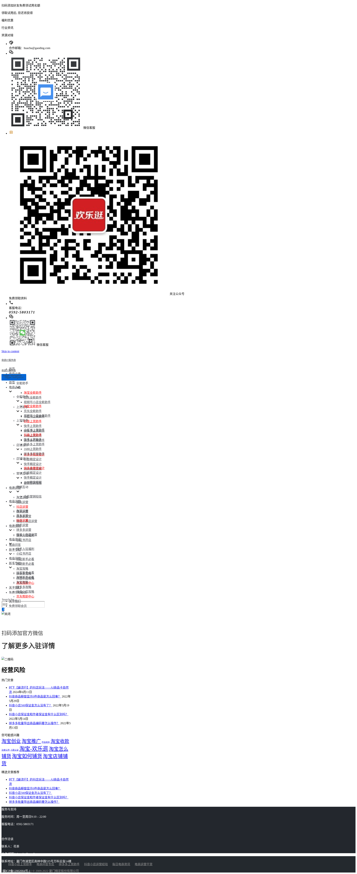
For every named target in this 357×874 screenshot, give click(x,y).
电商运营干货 (143, 864)
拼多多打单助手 (34, 453)
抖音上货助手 (33, 421)
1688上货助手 (33, 449)
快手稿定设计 (33, 464)
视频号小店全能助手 (37, 402)
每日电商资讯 (121, 864)
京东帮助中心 (25, 596)
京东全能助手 (33, 397)
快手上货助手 (33, 426)
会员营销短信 (33, 496)
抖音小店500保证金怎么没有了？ (30, 705)
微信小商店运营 (26, 534)
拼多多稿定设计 (34, 468)
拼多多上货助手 (34, 444)
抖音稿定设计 (33, 459)
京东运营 (22, 502)
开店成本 (46, 742)
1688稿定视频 (33, 482)
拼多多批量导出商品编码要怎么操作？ (34, 723)
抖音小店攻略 (25, 591)
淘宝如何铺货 (27, 756)
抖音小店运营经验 (96, 864)
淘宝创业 (11, 741)
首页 (12, 382)
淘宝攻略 (22, 568)
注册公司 (5, 750)
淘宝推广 (31, 741)
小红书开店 (23, 540)
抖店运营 (22, 506)
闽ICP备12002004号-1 (16, 871)
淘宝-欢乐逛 (33, 749)
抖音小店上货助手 (20, 864)
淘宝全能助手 (33, 392)
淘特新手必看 (25, 563)
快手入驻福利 (25, 549)
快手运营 (22, 525)
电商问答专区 (45, 864)
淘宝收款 (60, 741)
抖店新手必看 (25, 559)
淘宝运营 (22, 497)
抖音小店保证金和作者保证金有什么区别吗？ (38, 714)
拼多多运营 (23, 529)
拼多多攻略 (23, 587)
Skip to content (10, 351)
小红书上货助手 (34, 430)
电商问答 (15, 544)
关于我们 (15, 587)
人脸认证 (14, 750)
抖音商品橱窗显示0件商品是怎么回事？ (35, 696)
